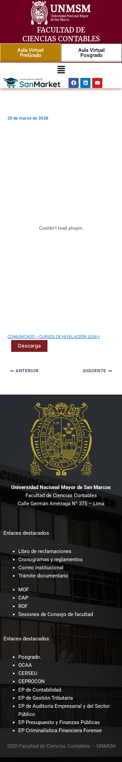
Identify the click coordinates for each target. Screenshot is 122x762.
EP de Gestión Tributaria (45, 698)
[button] (61, 70)
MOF (23, 590)
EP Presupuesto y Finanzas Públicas (59, 722)
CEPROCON (31, 681)
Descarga (29, 346)
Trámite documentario (43, 576)
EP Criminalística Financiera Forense (60, 730)
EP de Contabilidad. (40, 690)
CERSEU (27, 673)
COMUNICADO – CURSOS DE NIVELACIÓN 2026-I (53, 336)
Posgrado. (29, 657)
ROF (22, 606)
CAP (23, 598)
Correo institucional (40, 568)
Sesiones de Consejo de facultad (55, 614)
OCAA (25, 665)
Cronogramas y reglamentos (50, 559)
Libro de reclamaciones (45, 551)
